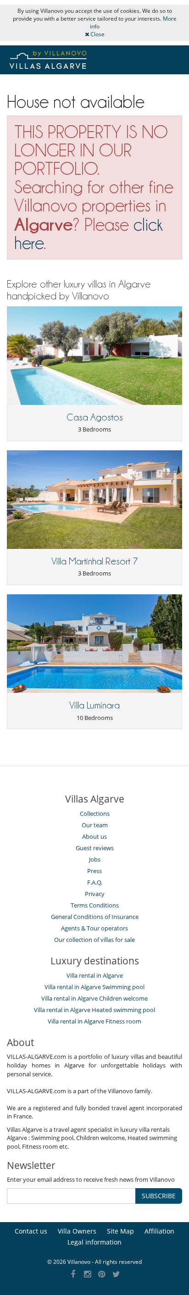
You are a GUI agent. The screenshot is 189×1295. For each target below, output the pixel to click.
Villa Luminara (94, 705)
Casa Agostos (95, 417)
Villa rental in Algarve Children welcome (94, 998)
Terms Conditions (95, 905)
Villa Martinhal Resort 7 (94, 561)
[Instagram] (87, 1274)
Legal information (94, 1242)
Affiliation (159, 1231)
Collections (95, 813)
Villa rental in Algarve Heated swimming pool (94, 1010)
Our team (95, 825)
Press (94, 871)
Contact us (31, 1231)
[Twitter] (116, 1274)
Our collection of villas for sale (94, 939)
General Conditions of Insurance (95, 917)
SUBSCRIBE (159, 1195)
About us (94, 836)
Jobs (94, 859)
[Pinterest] (102, 1274)
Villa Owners (77, 1231)
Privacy (95, 894)
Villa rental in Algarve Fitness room (94, 1021)
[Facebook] (73, 1274)
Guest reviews (95, 848)
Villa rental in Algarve (95, 975)
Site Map (120, 1231)
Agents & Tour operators (94, 928)
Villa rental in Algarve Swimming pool (94, 987)
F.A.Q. (94, 882)
